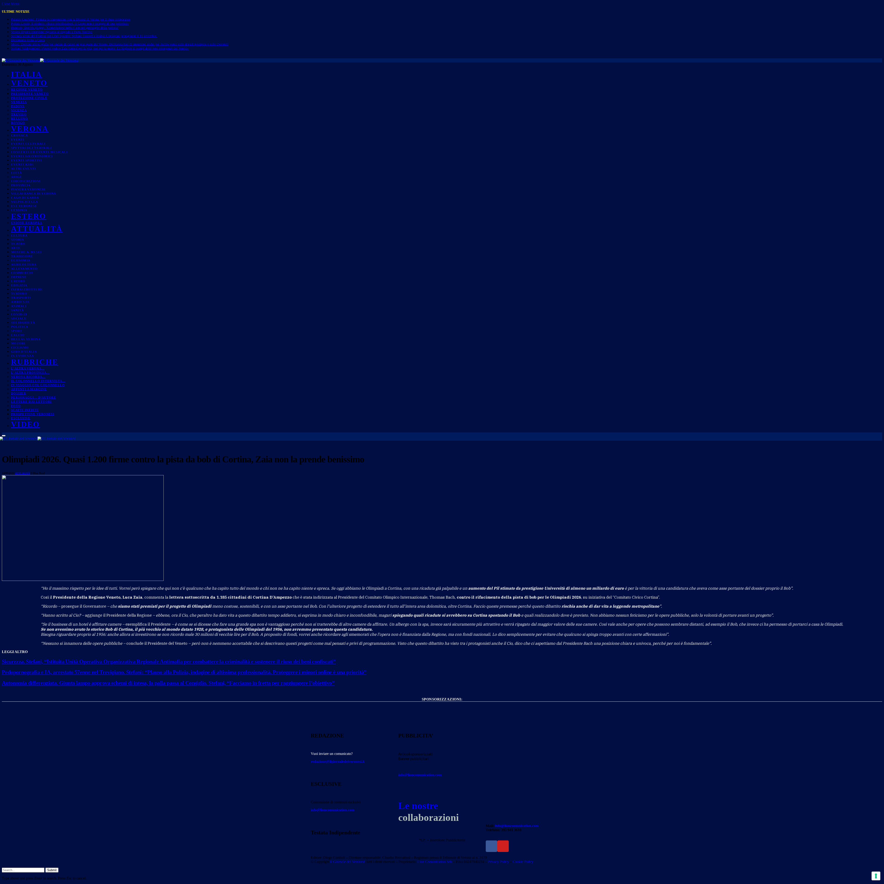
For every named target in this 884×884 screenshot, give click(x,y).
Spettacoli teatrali (31, 148)
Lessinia (19, 210)
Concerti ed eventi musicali (39, 152)
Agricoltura (23, 264)
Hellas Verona (26, 339)
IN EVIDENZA (22, 356)
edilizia (19, 285)
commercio (22, 273)
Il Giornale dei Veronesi (347, 862)
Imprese (19, 277)
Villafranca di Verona (33, 193)
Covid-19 (19, 314)
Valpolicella (24, 202)
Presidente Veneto (30, 93)
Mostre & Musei (26, 252)
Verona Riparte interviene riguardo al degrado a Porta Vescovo (51, 32)
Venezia (19, 102)
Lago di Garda (25, 197)
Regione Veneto (27, 89)
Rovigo (18, 122)
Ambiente (20, 302)
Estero (29, 216)
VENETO (29, 83)
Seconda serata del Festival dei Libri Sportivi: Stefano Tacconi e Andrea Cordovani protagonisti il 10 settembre (84, 36)
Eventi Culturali (28, 143)
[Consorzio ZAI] (442, 723)
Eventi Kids (22, 164)
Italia (26, 74)
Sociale (18, 318)
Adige (16, 177)
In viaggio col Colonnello (38, 385)
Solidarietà (23, 322)
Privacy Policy (498, 862)
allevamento (24, 268)
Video (25, 424)
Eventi (17, 139)
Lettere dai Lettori (31, 401)
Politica (19, 326)
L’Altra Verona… (28, 368)
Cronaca (19, 135)
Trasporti (21, 297)
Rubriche (34, 362)
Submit (52, 870)
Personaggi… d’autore (33, 397)
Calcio (18, 335)
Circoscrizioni (26, 181)
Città (16, 172)
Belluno (19, 118)
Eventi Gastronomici (32, 156)
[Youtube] (503, 846)
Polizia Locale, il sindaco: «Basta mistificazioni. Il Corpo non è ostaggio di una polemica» (70, 23)
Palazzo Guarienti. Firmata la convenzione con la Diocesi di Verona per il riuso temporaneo (70, 19)
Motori (18, 343)
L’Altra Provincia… (30, 372)
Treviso (18, 114)
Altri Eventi (23, 168)
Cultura (19, 235)
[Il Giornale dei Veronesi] (40, 60)
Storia (17, 239)
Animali (18, 306)
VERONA (30, 129)
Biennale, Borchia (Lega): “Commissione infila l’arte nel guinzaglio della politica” (65, 28)
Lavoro (18, 281)
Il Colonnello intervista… (38, 381)
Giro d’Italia (24, 351)
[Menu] (4, 435)
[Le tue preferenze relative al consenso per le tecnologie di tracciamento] (876, 876)
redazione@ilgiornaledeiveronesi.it (337, 761)
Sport (17, 331)
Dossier (18, 393)
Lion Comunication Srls (434, 862)
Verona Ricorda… (28, 376)
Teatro (18, 243)
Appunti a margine (29, 389)
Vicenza (19, 110)
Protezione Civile (29, 98)
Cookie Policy (523, 862)
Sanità (17, 310)
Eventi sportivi (26, 160)
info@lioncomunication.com (332, 810)
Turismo (19, 293)
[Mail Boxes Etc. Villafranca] (442, 707)
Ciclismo (20, 347)
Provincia (21, 185)
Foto (16, 406)
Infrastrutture (27, 289)
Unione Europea (26, 223)
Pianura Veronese (28, 189)
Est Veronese (24, 206)
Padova (18, 106)
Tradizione (22, 256)
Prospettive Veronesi (32, 414)
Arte (15, 248)
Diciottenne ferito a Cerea (28, 40)
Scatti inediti (24, 410)
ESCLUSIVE (21, 418)
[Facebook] (491, 846)
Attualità (37, 229)
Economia (20, 260)
